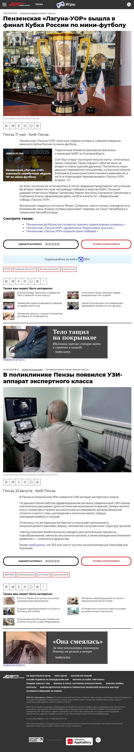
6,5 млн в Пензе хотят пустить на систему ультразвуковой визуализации (38, 599)
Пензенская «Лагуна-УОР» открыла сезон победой (61, 231)
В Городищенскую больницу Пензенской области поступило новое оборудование (38, 620)
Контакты (31, 687)
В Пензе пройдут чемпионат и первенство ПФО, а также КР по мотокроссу (38, 294)
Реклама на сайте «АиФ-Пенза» (89, 680)
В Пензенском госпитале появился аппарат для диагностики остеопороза (103, 610)
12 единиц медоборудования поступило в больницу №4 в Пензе (38, 610)
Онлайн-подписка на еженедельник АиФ (47, 680)
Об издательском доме (38, 676)
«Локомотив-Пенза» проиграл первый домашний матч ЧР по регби (100, 294)
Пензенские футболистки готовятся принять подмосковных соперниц (74, 224)
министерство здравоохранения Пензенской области (30, 474)
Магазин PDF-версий (81, 676)
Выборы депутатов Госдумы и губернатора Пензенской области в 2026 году (79, 687)
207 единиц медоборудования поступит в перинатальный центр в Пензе (102, 599)
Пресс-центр (60, 676)
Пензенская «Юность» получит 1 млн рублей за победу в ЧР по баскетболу (39, 314)
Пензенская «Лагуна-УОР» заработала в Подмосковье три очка (69, 228)
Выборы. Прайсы (114, 684)
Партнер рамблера (54, 740)
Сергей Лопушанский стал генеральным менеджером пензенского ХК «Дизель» (102, 304)
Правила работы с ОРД (38, 684)
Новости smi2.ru (14, 359)
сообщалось (36, 545)
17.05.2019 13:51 (10, 13)
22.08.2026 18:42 (11, 369)
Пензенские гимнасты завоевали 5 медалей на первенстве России (39, 304)
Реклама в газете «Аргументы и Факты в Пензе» (77, 684)
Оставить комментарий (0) (106, 244)
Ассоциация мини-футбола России (21, 118)
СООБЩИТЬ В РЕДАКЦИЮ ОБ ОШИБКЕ (44, 691)
